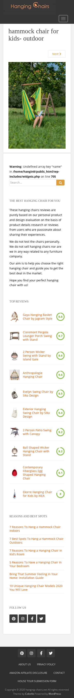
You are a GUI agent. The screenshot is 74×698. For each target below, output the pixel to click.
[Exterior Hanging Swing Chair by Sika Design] (14, 413)
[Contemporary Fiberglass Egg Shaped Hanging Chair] (14, 473)
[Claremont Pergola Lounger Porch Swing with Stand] (14, 336)
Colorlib (29, 694)
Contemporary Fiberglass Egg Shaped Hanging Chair (34, 472)
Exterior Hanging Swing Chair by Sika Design (36, 412)
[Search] (60, 182)
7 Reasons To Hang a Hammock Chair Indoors (35, 529)
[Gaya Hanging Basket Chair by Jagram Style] (14, 317)
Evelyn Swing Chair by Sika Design (38, 393)
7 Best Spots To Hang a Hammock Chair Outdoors (36, 540)
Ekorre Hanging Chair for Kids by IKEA (37, 494)
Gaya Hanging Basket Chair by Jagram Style (37, 316)
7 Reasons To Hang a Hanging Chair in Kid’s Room (35, 552)
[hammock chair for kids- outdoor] (37, 105)
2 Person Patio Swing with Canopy (37, 432)
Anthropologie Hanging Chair (33, 375)
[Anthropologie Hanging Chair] (14, 375)
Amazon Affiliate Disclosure (28, 673)
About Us (24, 664)
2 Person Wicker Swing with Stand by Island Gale (37, 355)
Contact (59, 673)
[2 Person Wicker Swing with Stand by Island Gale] (14, 355)
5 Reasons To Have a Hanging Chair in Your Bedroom (35, 564)
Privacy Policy (46, 664)
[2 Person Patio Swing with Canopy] (14, 432)
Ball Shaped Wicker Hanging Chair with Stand (36, 451)
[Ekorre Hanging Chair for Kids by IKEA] (14, 494)
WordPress (55, 694)
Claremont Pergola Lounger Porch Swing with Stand (37, 336)
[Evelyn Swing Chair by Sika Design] (14, 393)
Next (55, 54)
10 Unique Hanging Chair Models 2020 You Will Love (35, 588)
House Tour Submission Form (37, 681)
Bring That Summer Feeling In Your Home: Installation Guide (33, 576)
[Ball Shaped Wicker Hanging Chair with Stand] (14, 451)
